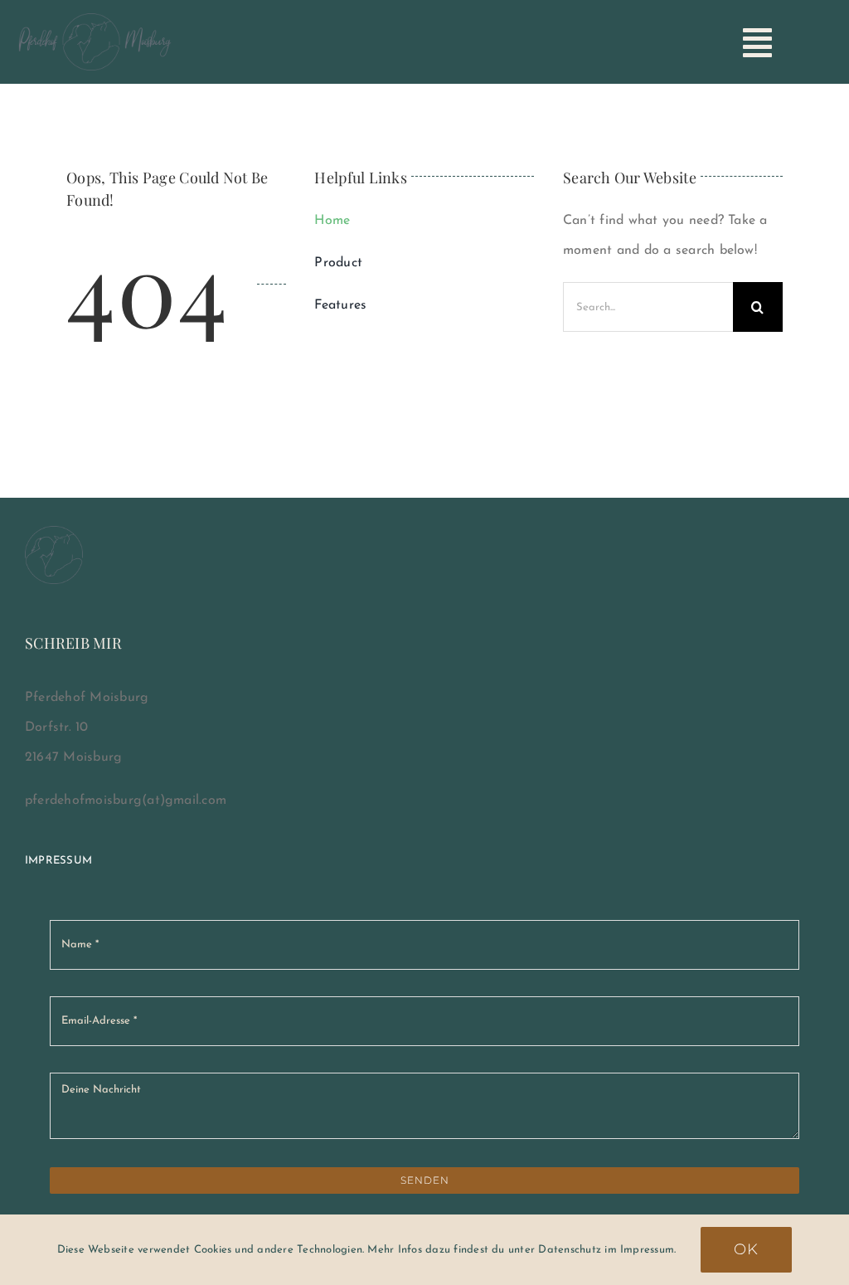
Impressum (58, 860)
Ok (746, 1249)
